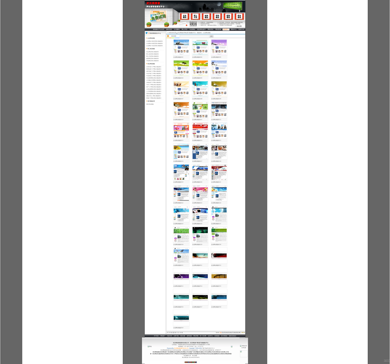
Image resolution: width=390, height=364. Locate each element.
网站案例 (218, 29)
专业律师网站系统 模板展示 (153, 78)
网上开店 (184, 29)
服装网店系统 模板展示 (152, 58)
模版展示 (226, 29)
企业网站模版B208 (197, 99)
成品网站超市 (201, 29)
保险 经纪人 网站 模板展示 (153, 96)
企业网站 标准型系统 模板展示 (154, 43)
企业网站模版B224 (216, 203)
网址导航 (195, 336)
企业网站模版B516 (178, 307)
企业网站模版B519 (178, 327)
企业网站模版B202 (197, 57)
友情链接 (216, 336)
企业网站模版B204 (178, 78)
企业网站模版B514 (197, 286)
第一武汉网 (203, 336)
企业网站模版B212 (216, 119)
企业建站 (177, 29)
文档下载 (176, 336)
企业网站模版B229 (197, 244)
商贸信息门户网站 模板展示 (153, 69)
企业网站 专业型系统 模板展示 (154, 45)
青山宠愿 (194, 355)
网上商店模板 (151, 48)
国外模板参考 (151, 101)
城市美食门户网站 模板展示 (153, 71)
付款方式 (169, 336)
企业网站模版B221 (216, 182)
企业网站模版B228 (178, 244)
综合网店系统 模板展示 (152, 51)
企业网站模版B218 (216, 161)
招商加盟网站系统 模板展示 (153, 93)
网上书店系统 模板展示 (152, 56)
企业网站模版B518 (216, 307)
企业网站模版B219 (178, 182)
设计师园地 (224, 336)
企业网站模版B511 (197, 265)
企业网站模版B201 (178, 57)
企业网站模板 (151, 38)
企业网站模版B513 (178, 286)
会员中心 (210, 336)
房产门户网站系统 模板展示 (153, 87)
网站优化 (210, 29)
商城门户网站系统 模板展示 (153, 98)
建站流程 (169, 29)
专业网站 (192, 29)
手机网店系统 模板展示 (152, 60)
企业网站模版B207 (178, 99)
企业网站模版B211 (197, 119)
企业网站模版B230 (216, 244)
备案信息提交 (232, 336)
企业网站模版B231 (178, 265)
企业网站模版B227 (216, 223)
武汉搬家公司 (187, 355)
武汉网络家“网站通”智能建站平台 (186, 32)
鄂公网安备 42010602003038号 (191, 357)
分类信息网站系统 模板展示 (153, 89)
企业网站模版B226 (197, 223)
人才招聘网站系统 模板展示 (153, 91)
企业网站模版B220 (197, 182)
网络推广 (162, 336)
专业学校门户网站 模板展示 (153, 73)
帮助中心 (234, 29)
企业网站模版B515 (216, 286)
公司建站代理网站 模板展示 (153, 80)
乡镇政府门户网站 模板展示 (153, 82)
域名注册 (182, 336)
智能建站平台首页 (158, 29)
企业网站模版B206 (216, 78)
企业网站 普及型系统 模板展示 (154, 41)
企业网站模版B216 (178, 161)
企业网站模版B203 (216, 57)
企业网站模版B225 (178, 223)
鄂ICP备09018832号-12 (208, 348)
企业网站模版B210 (178, 119)
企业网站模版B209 (216, 99)
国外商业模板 (150, 104)
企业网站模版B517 (197, 307)
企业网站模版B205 (197, 78)
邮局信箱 (189, 336)
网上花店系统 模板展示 (152, 54)
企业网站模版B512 (216, 265)
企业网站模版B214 (197, 140)
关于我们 (156, 336)
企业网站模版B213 (178, 140)
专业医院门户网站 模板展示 (153, 75)
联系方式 (241, 29)
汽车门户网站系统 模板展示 (153, 84)
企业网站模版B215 (216, 140)
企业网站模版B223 (197, 203)
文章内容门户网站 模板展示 (153, 67)
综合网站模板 (151, 63)
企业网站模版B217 (197, 161)
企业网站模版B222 (178, 203)
